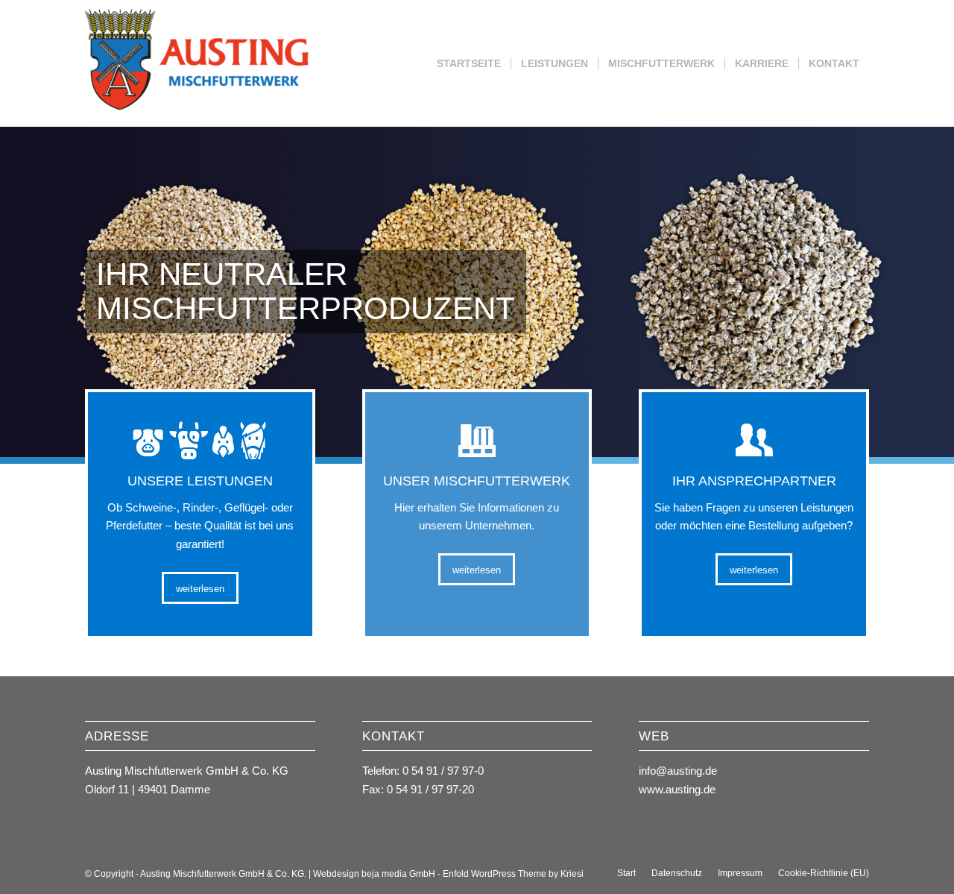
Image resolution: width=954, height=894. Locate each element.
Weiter (941, 292)
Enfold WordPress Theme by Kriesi (513, 874)
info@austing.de (678, 770)
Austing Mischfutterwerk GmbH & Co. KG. (223, 874)
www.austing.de (677, 789)
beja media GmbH (398, 874)
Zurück (13, 292)
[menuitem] (469, 63)
